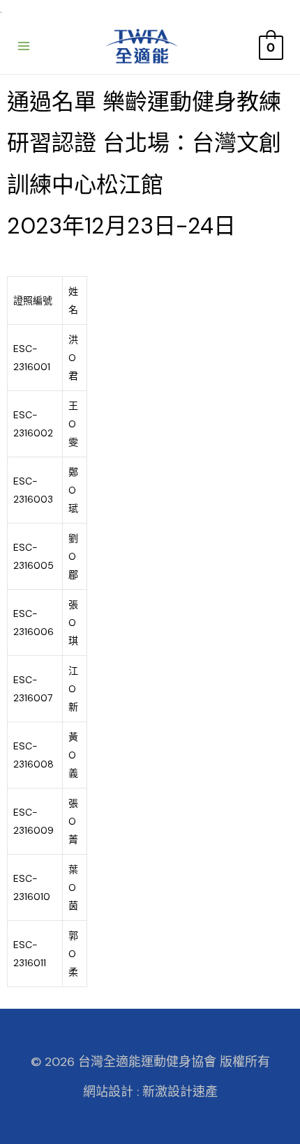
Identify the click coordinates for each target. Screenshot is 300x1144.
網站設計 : (111, 1091)
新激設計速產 (180, 1091)
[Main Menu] (24, 46)
